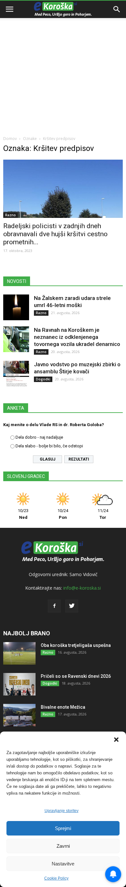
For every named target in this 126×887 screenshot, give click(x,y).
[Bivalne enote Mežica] (19, 715)
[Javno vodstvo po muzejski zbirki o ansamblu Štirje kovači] (16, 374)
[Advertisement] (63, 66)
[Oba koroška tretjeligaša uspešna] (19, 653)
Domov (10, 138)
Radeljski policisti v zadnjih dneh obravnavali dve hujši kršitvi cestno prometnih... (55, 234)
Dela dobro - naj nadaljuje (39, 437)
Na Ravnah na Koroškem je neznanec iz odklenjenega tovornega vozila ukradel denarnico (77, 337)
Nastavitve (63, 863)
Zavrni (63, 846)
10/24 (63, 514)
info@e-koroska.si (82, 588)
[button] (116, 739)
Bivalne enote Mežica (63, 707)
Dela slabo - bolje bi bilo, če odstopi (49, 446)
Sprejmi (63, 828)
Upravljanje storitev (62, 810)
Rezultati (78, 459)
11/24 (103, 514)
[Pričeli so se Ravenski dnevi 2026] (19, 684)
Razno (10, 215)
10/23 (23, 514)
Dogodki (43, 379)
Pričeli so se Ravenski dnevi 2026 (76, 676)
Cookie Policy (56, 878)
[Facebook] (54, 606)
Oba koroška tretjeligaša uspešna (76, 645)
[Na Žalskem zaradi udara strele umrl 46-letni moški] (16, 307)
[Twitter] (71, 606)
